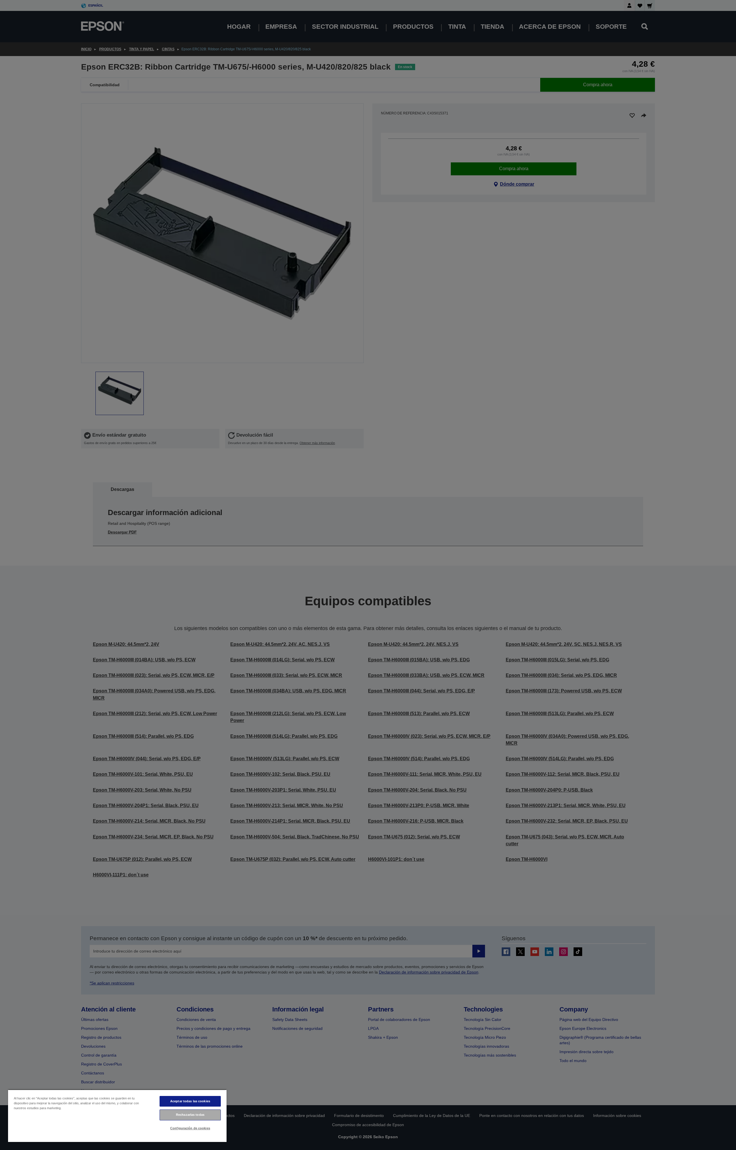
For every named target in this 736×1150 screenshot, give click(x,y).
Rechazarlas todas (190, 1114)
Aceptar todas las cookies (190, 1101)
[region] (117, 1115)
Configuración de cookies (190, 1128)
